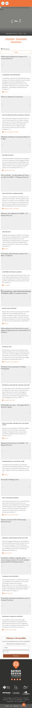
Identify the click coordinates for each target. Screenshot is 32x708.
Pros (11, 706)
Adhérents (16, 706)
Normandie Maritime (16, 42)
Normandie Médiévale (21, 39)
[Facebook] (12, 679)
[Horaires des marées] (7, 3)
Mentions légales (7, 698)
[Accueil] (16, 669)
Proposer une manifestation (16, 699)
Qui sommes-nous (17, 698)
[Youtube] (20, 679)
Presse (7, 706)
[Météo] (3, 3)
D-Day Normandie (10, 39)
